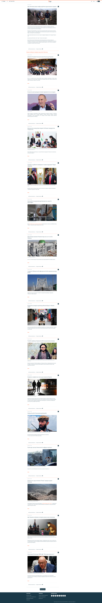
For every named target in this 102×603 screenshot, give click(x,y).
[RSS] (63, 596)
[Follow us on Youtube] (55, 596)
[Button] (32, 49)
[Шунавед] (96, 1)
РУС (91, 1)
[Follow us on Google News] (52, 596)
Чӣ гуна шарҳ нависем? (29, 598)
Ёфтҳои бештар (42, 589)
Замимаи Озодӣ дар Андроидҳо (43, 595)
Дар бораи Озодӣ (28, 595)
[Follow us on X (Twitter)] (59, 596)
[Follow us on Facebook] (53, 596)
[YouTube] (94, 1)
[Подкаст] (65, 596)
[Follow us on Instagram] (57, 596)
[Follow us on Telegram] (61, 596)
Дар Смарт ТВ (41, 598)
